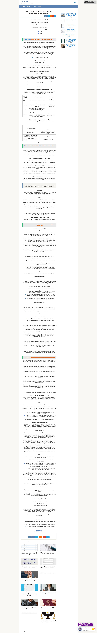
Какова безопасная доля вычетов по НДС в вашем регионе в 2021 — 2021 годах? (71, 15)
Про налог (24, 2)
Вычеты (28, 6)
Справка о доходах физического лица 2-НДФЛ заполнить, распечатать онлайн (71, 31)
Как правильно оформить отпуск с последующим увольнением (71, 40)
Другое (39, 6)
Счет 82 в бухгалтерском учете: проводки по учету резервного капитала (68, 35)
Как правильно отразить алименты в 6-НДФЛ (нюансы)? (71, 45)
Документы (34, 6)
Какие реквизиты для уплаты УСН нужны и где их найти (71, 25)
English (75, 2)
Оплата (23, 6)
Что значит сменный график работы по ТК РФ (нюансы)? (71, 20)
